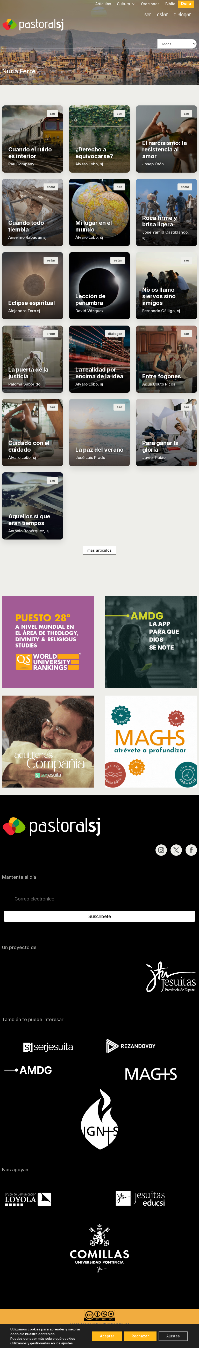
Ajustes (173, 1336)
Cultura (123, 4)
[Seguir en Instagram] (161, 850)
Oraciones (150, 4)
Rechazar (140, 1336)
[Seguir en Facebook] (191, 850)
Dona (186, 4)
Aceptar (107, 1336)
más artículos (99, 550)
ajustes (67, 1343)
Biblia (170, 4)
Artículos (103, 4)
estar (162, 15)
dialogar (182, 15)
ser (147, 15)
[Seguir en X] (176, 850)
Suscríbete (99, 916)
